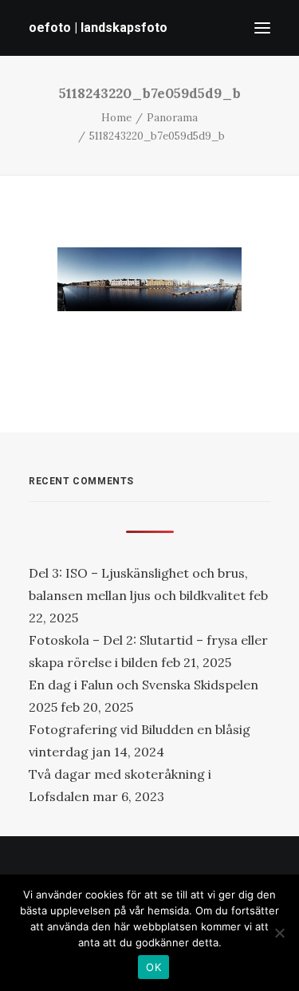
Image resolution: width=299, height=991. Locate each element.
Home (116, 117)
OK (153, 967)
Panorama (172, 117)
